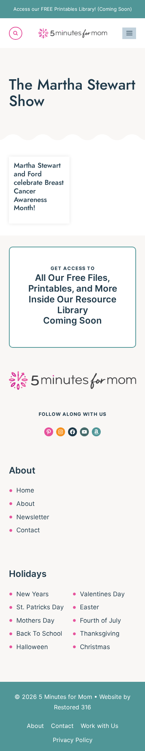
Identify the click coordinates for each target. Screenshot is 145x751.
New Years (32, 594)
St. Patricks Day (40, 607)
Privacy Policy (73, 740)
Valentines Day (102, 594)
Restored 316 (72, 707)
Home (25, 490)
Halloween (32, 647)
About (25, 503)
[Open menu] (129, 33)
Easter (89, 607)
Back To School (39, 633)
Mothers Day (35, 620)
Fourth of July (100, 620)
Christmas (95, 647)
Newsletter (32, 517)
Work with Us (99, 725)
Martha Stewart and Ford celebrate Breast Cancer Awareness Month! (39, 186)
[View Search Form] (15, 33)
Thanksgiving (99, 633)
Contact (28, 530)
